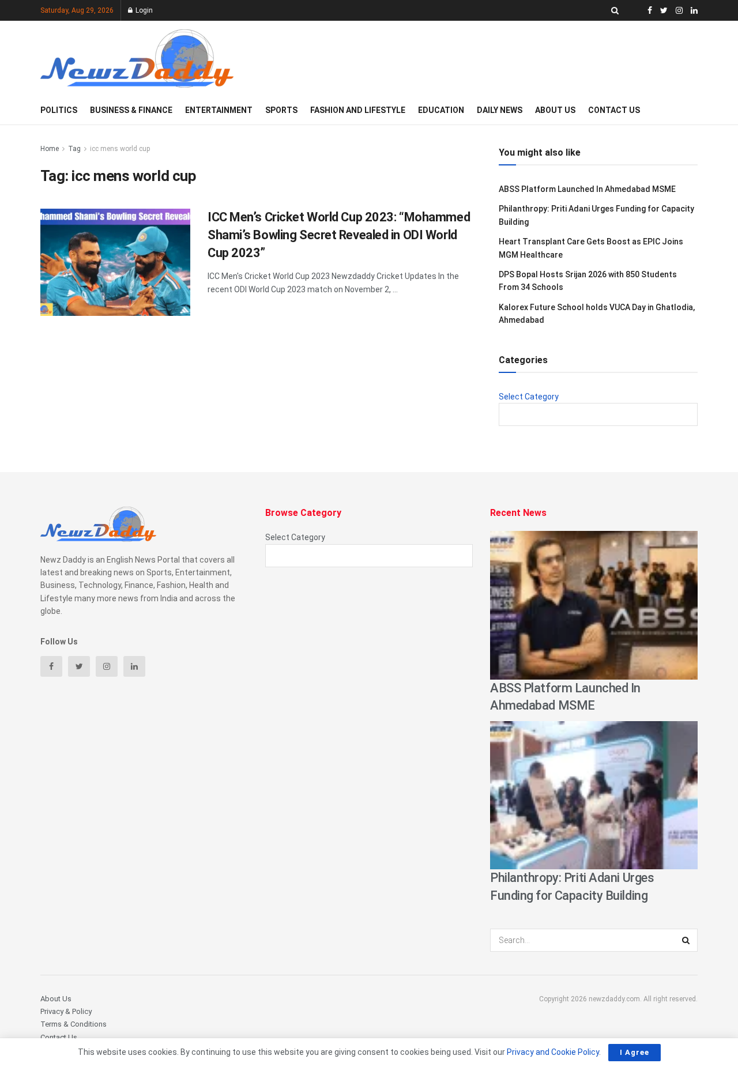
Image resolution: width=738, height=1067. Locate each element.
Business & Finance (131, 110)
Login (143, 10)
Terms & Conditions (73, 1024)
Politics (58, 110)
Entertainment (219, 110)
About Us (555, 110)
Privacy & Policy (66, 1011)
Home (49, 149)
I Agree (634, 1052)
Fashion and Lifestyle (357, 110)
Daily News (499, 110)
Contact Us (614, 110)
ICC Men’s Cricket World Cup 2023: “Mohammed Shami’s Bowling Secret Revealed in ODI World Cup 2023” (339, 235)
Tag (74, 149)
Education (441, 110)
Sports (281, 110)
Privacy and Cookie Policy (553, 1052)
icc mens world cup (120, 149)
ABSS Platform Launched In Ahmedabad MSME (587, 189)
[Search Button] (686, 940)
